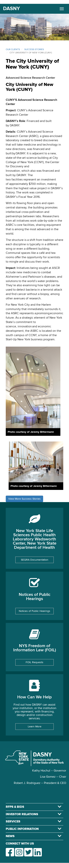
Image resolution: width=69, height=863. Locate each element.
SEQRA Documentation (34, 560)
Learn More (34, 726)
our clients (13, 49)
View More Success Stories (24, 499)
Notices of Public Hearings (34, 611)
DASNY (11, 8)
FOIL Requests (34, 662)
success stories (34, 49)
